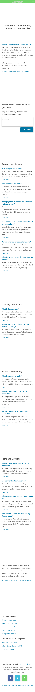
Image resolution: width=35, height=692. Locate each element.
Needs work (28, 664)
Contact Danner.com (9, 620)
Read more (5, 180)
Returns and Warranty (9, 630)
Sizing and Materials (9, 634)
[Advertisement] (17, 88)
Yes (21, 664)
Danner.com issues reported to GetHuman (17, 580)
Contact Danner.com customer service (15, 71)
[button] (33, 1)
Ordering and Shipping (10, 623)
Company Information (9, 627)
